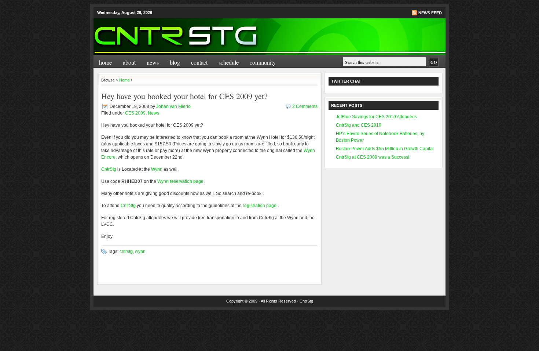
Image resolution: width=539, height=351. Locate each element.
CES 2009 (135, 113)
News (153, 62)
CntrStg (108, 169)
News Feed (430, 13)
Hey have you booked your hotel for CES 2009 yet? (184, 96)
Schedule (229, 62)
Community (263, 62)
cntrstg (126, 251)
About (129, 62)
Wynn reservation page (180, 181)
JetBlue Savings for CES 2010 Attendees (376, 116)
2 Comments (305, 106)
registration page (259, 205)
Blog (175, 62)
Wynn (156, 169)
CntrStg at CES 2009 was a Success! (372, 157)
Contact (199, 62)
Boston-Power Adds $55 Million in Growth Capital (385, 148)
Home (105, 62)
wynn (140, 251)
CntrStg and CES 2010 (358, 125)
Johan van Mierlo (173, 106)
